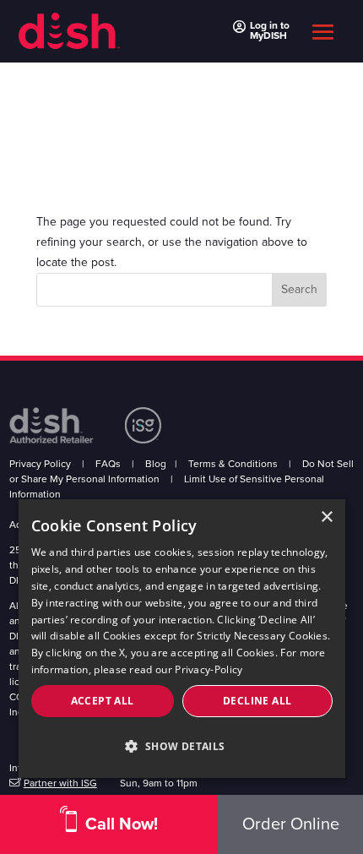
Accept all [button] (102, 701)
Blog (155, 464)
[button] (182, 747)
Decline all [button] (257, 701)
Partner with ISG (60, 783)
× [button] (326, 517)
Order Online (290, 824)
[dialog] (182, 638)
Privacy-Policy (208, 669)
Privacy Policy (40, 464)
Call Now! (121, 824)
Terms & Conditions (233, 464)
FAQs (108, 464)
